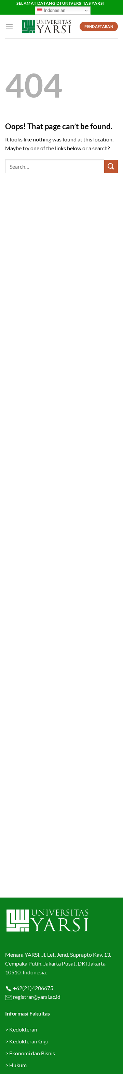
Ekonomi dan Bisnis (31, 1053)
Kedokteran (23, 1029)
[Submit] (111, 166)
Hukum (18, 1065)
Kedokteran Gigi (28, 1041)
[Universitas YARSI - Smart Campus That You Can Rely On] (46, 27)
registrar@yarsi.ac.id (36, 996)
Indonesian (53, 10)
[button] (9, 26)
